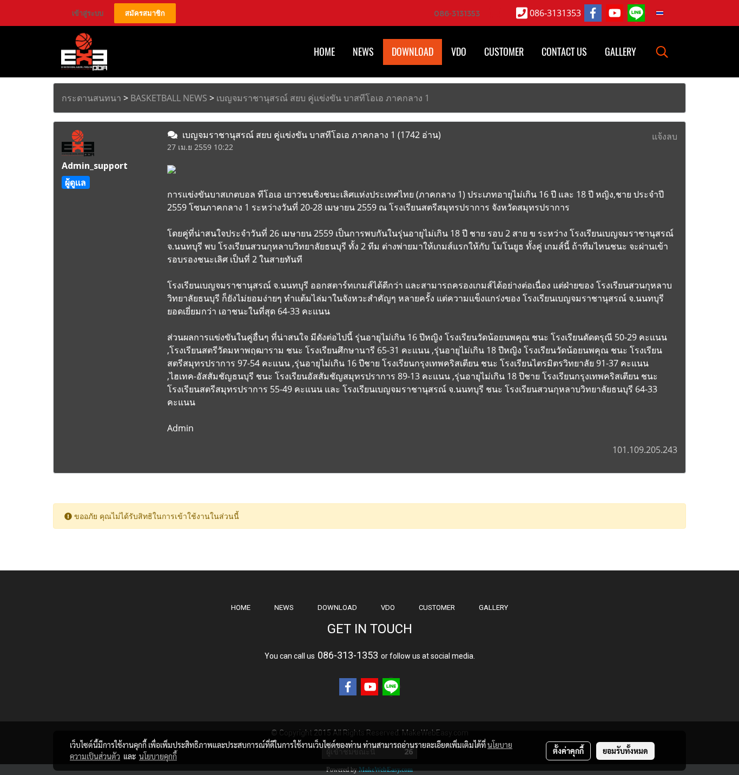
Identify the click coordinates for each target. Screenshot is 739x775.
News (363, 51)
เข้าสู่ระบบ (87, 13)
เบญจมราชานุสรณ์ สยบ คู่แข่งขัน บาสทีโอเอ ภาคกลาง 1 (323, 98)
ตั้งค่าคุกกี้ (568, 751)
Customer (504, 51)
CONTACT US (564, 51)
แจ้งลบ (664, 136)
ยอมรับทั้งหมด (625, 751)
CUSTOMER (437, 607)
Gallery (620, 51)
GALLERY (493, 607)
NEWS (284, 607)
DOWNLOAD (337, 607)
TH (666, 13)
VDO (458, 51)
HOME (324, 51)
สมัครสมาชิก (145, 13)
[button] (662, 52)
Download (412, 51)
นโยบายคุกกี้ (158, 756)
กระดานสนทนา (91, 98)
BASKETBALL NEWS (168, 98)
